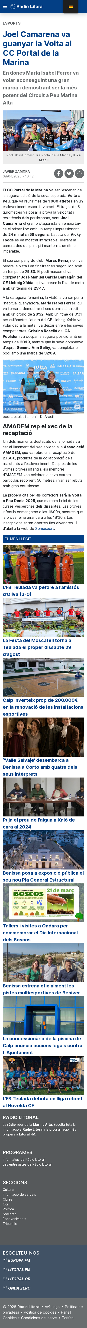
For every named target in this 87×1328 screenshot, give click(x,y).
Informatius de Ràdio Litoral (24, 1159)
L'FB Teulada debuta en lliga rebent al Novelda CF (42, 1102)
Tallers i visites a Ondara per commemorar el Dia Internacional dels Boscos (40, 932)
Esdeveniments (14, 1219)
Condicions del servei (39, 1317)
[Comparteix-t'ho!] (58, 173)
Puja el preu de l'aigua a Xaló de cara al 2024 (39, 823)
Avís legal (52, 1306)
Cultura (8, 1190)
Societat (9, 1214)
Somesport (44, 528)
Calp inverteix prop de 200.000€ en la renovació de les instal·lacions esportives (43, 707)
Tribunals (10, 1224)
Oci (5, 1204)
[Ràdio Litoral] (33, 6)
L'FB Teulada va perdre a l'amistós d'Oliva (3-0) (41, 591)
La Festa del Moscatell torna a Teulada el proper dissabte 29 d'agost (37, 647)
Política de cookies (40, 1312)
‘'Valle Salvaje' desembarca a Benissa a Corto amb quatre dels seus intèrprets (40, 767)
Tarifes (68, 1317)
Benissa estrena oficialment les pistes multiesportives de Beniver (41, 989)
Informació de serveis (19, 1194)
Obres (7, 1199)
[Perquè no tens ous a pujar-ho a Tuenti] (69, 173)
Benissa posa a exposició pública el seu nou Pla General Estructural (43, 876)
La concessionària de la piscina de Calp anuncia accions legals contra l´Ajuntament (42, 1045)
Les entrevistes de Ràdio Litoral (27, 1164)
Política (8, 1209)
